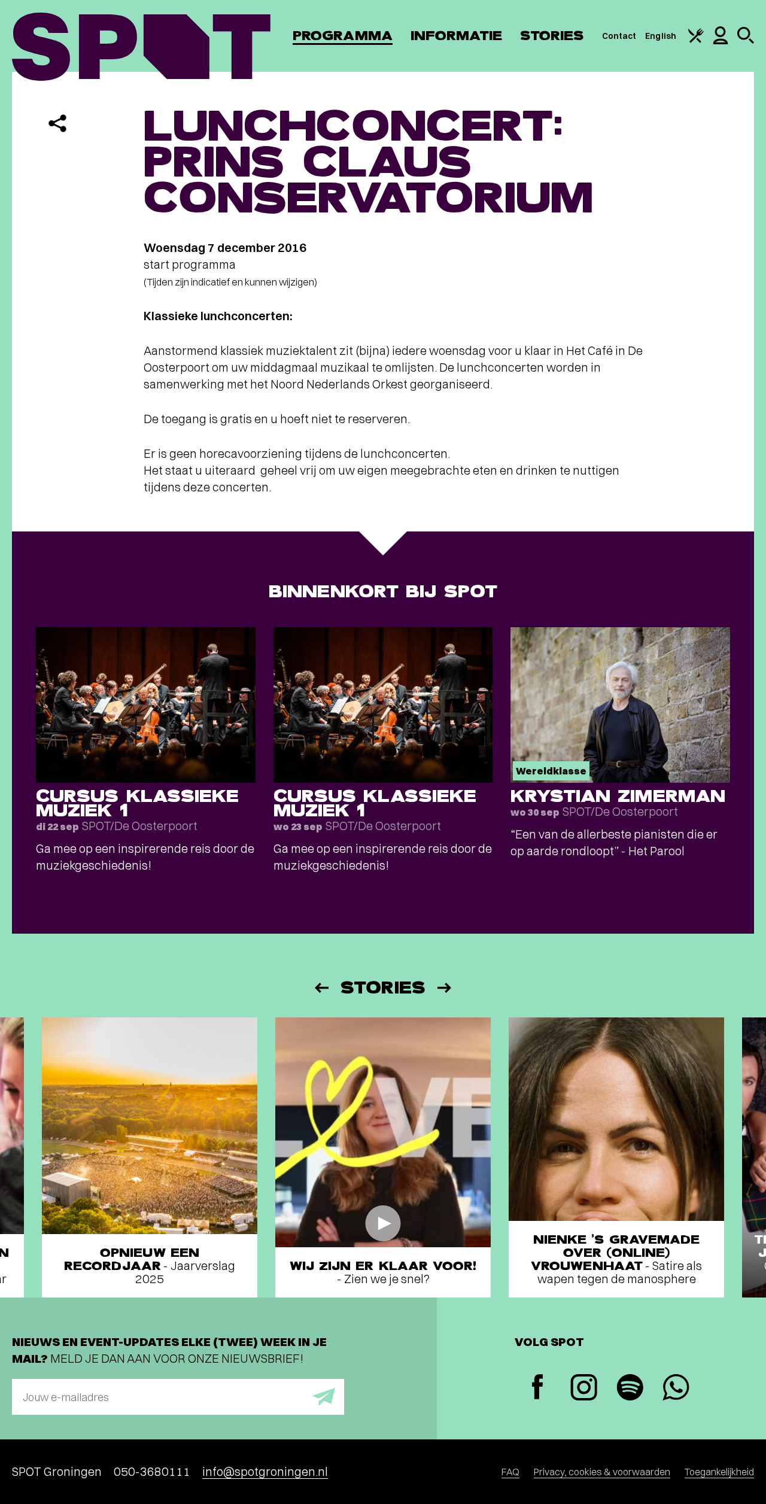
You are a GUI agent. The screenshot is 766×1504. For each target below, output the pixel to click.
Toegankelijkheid (719, 1472)
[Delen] (57, 123)
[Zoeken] (745, 40)
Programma (343, 35)
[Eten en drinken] (696, 40)
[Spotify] (630, 1388)
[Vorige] (321, 988)
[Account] (720, 41)
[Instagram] (584, 1388)
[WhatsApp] (676, 1388)
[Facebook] (538, 1388)
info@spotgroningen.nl (265, 1471)
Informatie (456, 35)
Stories (552, 35)
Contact (619, 36)
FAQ (510, 1472)
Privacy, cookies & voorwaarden (602, 1472)
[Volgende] (445, 988)
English (660, 36)
